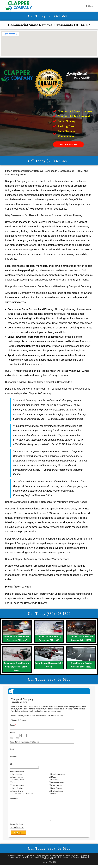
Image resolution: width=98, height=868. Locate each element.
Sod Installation (52, 857)
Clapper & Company (15, 855)
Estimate (84, 857)
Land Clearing (27, 857)
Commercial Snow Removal (69, 857)
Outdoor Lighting (14, 857)
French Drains (39, 857)
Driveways (83, 855)
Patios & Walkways (71, 855)
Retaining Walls (57, 855)
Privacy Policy (49, 858)
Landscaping (29, 855)
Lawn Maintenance (42, 855)
